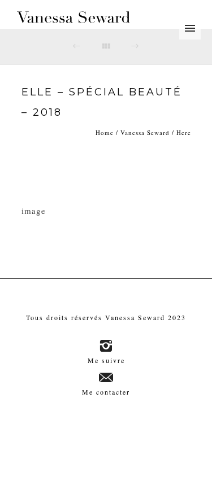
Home (105, 132)
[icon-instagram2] (106, 346)
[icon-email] (106, 378)
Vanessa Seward (145, 132)
